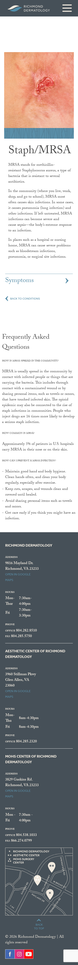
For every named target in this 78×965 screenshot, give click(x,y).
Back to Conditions (25, 298)
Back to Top (39, 926)
